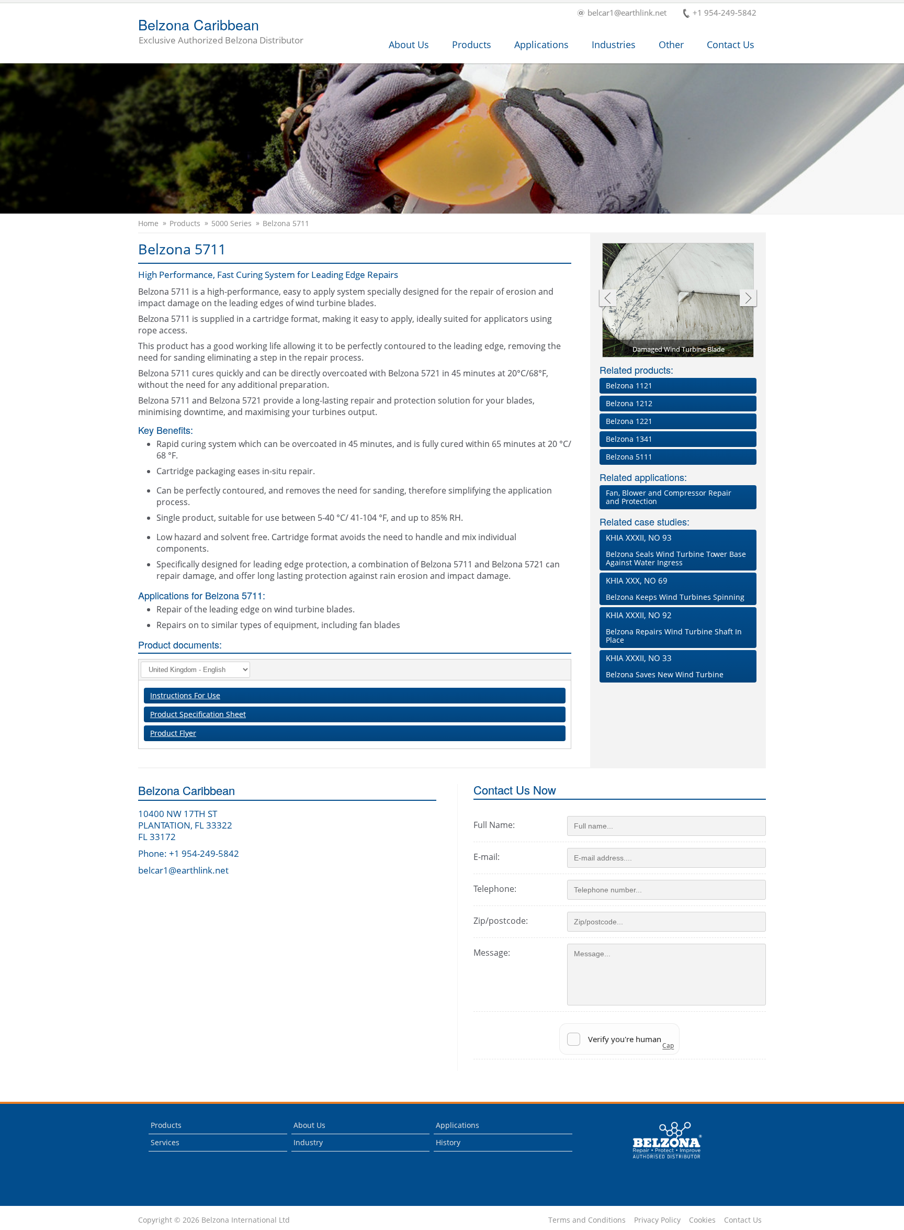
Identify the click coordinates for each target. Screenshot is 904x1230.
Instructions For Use (185, 695)
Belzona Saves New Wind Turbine (665, 666)
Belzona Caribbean (220, 32)
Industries (614, 44)
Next (748, 299)
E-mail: (486, 857)
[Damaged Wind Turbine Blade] (678, 301)
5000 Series (231, 223)
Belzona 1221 (629, 421)
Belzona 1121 (629, 385)
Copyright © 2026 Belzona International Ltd (214, 1220)
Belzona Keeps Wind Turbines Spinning (675, 588)
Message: (491, 952)
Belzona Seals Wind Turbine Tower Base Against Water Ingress (676, 549)
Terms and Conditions (587, 1220)
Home (148, 223)
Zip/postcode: (500, 920)
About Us (409, 44)
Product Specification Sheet (198, 714)
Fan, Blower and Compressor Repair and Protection (668, 497)
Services (165, 1142)
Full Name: (494, 825)
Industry (308, 1142)
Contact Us (730, 44)
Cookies (702, 1220)
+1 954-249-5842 (724, 13)
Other (671, 44)
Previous (607, 299)
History (448, 1142)
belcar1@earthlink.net (626, 13)
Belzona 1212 (629, 403)
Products (471, 44)
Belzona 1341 (629, 439)
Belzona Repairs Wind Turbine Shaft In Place (674, 627)
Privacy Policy (657, 1220)
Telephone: (494, 888)
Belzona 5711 (286, 223)
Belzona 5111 (629, 457)
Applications (541, 44)
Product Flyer (173, 733)
